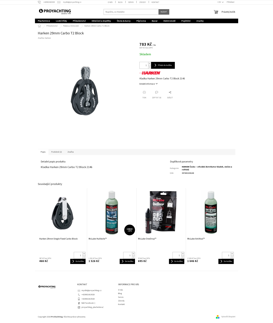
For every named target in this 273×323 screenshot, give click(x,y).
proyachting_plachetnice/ (93, 307)
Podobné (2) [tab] (56, 152)
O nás (110, 2)
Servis (131, 2)
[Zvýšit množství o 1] (149, 63)
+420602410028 (88, 294)
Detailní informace (147, 84)
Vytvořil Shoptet (228, 316)
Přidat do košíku (165, 65)
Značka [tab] (70, 152)
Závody (142, 2)
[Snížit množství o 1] (149, 67)
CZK (219, 2)
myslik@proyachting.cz (91, 290)
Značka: (44, 38)
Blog (120, 2)
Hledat (164, 11)
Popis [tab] (43, 152)
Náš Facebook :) (88, 303)
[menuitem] (44, 21)
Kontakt (155, 2)
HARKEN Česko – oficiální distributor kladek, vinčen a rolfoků (207, 168)
